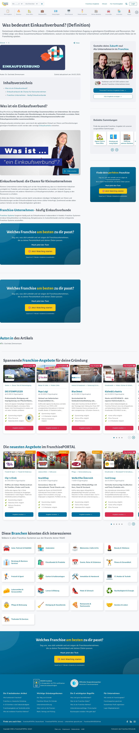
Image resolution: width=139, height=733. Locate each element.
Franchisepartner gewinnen (113, 701)
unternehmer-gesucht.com (73, 722)
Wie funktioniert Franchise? (12, 698)
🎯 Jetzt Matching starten (40, 251)
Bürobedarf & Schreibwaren (125, 472)
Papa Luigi (43, 391)
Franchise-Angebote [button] (92, 4)
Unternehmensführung (44, 705)
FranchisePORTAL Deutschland (33, 722)
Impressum (66, 729)
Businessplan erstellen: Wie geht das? (83, 712)
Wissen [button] (104, 4)
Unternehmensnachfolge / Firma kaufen (83, 708)
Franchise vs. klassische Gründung (14, 701)
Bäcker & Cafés (43, 385)
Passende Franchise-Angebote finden (112, 90)
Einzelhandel (109, 385)
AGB (82, 729)
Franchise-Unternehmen (17, 210)
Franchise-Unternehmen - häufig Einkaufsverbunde (26, 95)
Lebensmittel (42, 472)
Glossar (2, 43)
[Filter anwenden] (41, 4)
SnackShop (43, 478)
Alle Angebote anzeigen (112, 96)
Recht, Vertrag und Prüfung (46, 712)
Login (133, 4)
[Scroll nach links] (16, 12)
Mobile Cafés (55, 385)
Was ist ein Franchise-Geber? (80, 701)
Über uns (58, 729)
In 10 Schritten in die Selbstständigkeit (16, 705)
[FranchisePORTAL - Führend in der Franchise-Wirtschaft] (5, 4)
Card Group (110, 478)
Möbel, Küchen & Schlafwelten (126, 385)
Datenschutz (75, 729)
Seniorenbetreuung (84, 472)
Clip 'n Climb (11, 478)
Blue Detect (77, 391)
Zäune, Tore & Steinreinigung (21, 385)
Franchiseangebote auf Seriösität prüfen (16, 708)
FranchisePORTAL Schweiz (54, 722)
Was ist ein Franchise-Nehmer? (80, 705)
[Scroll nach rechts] (136, 12)
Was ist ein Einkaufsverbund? (16, 88)
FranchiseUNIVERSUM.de (92, 722)
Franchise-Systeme (7, 215)
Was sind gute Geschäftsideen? (80, 698)
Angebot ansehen (18, 428)
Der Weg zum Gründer (44, 698)
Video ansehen (72, 171)
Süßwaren (52, 472)
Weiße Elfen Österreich (82, 478)
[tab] (113, 437)
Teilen (78, 43)
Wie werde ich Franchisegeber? (114, 698)
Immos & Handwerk (78, 385)
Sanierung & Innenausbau (96, 385)
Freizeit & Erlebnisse (24, 472)
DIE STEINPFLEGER (14, 391)
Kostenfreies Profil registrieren (114, 705)
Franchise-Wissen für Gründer (47, 701)
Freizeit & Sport (10, 472)
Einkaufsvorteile (45, 125)
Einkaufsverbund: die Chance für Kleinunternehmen (26, 92)
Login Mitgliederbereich (111, 708)
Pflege (74, 472)
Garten (7, 385)
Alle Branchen (30, 4)
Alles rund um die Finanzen (46, 708)
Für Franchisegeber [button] (116, 4)
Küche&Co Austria (113, 391)
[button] (126, 3)
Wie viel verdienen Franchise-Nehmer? (16, 712)
